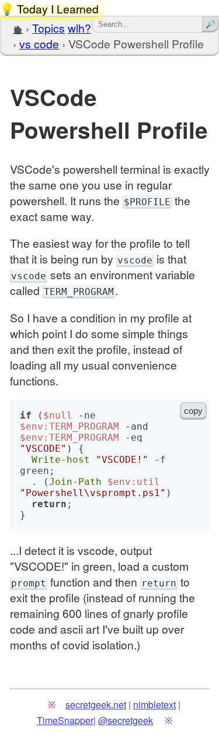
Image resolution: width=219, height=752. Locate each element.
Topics (48, 28)
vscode (134, 260)
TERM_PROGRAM (79, 291)
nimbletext (154, 704)
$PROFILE (147, 202)
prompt (28, 583)
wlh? (79, 28)
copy (193, 411)
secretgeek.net (95, 704)
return (158, 583)
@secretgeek (125, 720)
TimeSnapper (65, 720)
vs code (39, 43)
